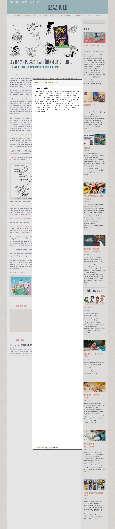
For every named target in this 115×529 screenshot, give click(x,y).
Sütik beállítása (53, 447)
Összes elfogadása (41, 447)
